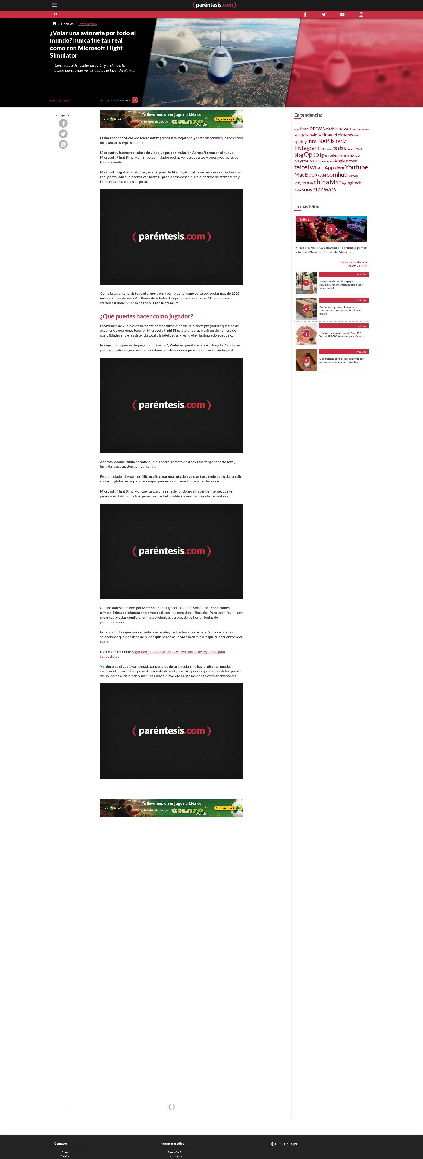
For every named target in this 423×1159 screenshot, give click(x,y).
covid (322, 175)
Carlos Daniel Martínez (354, 262)
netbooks (365, 130)
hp (344, 183)
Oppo (311, 154)
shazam (320, 161)
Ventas (65, 1156)
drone (329, 161)
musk (359, 148)
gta (305, 135)
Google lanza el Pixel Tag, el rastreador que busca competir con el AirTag (341, 360)
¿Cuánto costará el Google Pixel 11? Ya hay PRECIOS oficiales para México (341, 334)
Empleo (65, 1152)
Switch (328, 128)
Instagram (306, 147)
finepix (296, 130)
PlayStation (303, 183)
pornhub (337, 174)
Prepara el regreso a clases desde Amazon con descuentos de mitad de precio (340, 310)
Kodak (297, 190)
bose (304, 128)
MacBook (305, 174)
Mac (335, 182)
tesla (341, 141)
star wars (324, 189)
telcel (301, 167)
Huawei (343, 128)
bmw (316, 128)
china (321, 182)
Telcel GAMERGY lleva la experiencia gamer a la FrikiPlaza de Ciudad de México (331, 249)
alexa (297, 135)
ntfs (357, 135)
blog (298, 155)
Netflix (326, 141)
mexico (353, 155)
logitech (354, 182)
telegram (337, 155)
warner (356, 129)
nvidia (315, 134)
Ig (322, 155)
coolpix (329, 149)
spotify (300, 141)
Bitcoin (349, 148)
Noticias (67, 24)
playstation (304, 161)
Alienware (353, 175)
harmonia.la (175, 1156)
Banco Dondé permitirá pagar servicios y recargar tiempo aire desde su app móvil (341, 285)
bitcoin (351, 161)
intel (313, 141)
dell (326, 155)
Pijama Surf (174, 1152)
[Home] (54, 24)
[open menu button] (55, 5)
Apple (339, 160)
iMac (323, 148)
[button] (56, 14)
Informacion (87, 24)
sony (307, 189)
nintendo (346, 134)
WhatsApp (322, 168)
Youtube (356, 167)
